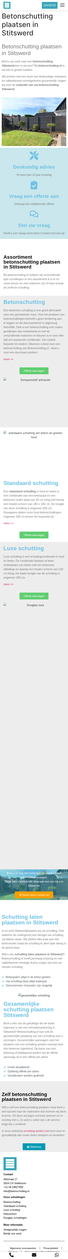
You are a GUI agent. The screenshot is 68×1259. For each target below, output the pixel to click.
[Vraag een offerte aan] (34, 185)
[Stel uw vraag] (34, 214)
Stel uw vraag (34, 225)
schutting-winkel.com (37, 1130)
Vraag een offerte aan (34, 196)
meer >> (8, 359)
